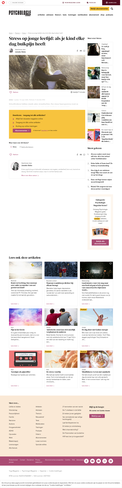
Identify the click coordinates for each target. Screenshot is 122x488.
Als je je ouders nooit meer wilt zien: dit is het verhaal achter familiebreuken (100, 156)
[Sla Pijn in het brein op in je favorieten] (39, 310)
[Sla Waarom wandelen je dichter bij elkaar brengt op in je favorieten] (75, 263)
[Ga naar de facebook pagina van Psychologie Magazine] (86, 461)
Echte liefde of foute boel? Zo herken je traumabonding (101, 164)
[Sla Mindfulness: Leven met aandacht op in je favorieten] (110, 352)
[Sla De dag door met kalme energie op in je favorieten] (110, 310)
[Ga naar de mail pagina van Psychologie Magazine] (92, 461)
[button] (111, 2)
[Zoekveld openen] (112, 9)
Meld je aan (96, 416)
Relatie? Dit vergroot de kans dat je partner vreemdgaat (101, 188)
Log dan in (44, 130)
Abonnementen (21, 131)
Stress (24, 33)
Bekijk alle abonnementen (100, 242)
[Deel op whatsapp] (84, 51)
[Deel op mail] (81, 51)
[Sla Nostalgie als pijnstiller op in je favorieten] (39, 352)
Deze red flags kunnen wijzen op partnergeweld (101, 181)
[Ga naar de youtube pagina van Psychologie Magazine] (98, 461)
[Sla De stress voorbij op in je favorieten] (75, 352)
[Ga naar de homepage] (20, 13)
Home (11, 33)
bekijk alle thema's (27, 147)
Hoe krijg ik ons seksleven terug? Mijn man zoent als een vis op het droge (101, 172)
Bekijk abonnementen (99, 9)
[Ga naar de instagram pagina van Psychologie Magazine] (104, 461)
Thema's (17, 33)
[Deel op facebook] (77, 51)
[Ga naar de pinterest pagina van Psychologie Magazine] (110, 461)
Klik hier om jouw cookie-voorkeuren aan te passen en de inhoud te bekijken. (94, 483)
